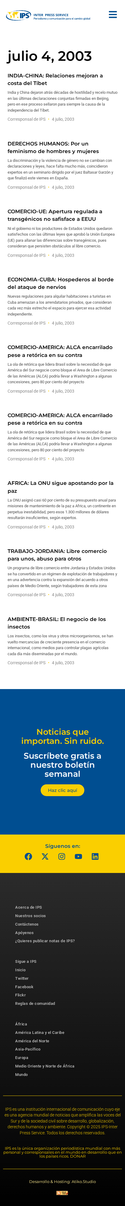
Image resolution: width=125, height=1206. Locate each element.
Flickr (20, 995)
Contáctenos (27, 924)
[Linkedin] (95, 856)
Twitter (22, 978)
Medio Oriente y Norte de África (45, 1066)
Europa (21, 1057)
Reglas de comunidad (35, 1003)
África (21, 1024)
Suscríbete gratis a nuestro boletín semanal (62, 765)
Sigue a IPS (26, 961)
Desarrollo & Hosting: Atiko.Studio (62, 1181)
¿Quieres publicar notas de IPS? (45, 941)
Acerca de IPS (28, 907)
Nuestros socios (30, 915)
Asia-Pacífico (28, 1049)
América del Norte (32, 1041)
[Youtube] (78, 856)
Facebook (24, 987)
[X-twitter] (45, 856)
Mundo (21, 1074)
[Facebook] (28, 856)
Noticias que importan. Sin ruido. (62, 736)
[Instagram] (61, 856)
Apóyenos (24, 932)
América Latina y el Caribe (39, 1032)
